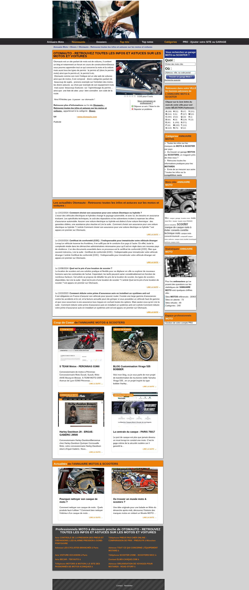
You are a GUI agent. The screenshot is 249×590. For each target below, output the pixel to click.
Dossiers (101, 41)
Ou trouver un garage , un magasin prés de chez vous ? (180, 155)
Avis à (68, 559)
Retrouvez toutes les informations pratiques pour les (179, 163)
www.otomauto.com (87, 116)
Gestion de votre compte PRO (179, 323)
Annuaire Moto (55, 41)
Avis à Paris (71, 555)
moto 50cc (168, 221)
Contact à (124, 559)
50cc (167, 218)
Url (55, 116)
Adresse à (133, 549)
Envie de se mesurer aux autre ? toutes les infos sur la (180, 172)
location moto (185, 218)
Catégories (170, 41)
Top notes (147, 41)
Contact (119, 586)
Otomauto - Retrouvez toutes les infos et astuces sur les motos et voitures (80, 108)
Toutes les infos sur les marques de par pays (180, 146)
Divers (92, 111)
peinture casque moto (172, 242)
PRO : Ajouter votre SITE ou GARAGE (194, 41)
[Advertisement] (167, 21)
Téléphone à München (132, 539)
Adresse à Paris (76, 548)
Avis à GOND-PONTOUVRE (79, 540)
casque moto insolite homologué (185, 239)
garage (178, 218)
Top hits (124, 41)
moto (193, 218)
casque (172, 218)
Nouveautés (78, 41)
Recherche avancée (172, 80)
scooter (182, 224)
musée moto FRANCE (185, 221)
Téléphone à (132, 555)
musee (175, 221)
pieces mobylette (170, 225)
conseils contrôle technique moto (176, 231)
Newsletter (128, 586)
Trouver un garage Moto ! (180, 77)
